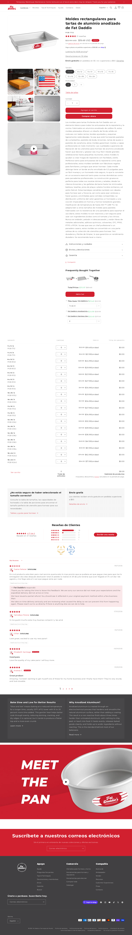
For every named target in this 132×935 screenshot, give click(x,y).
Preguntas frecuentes (45, 872)
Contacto (99, 890)
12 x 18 (81, 76)
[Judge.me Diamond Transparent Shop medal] (71, 549)
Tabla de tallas (72, 92)
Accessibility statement (94, 930)
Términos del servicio (90, 928)
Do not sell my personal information (114, 930)
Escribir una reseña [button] (105, 535)
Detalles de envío (77, 504)
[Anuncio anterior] (8, 2)
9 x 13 (90, 72)
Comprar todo (71, 882)
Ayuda (39, 869)
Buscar (39, 890)
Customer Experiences (104, 883)
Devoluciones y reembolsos (47, 879)
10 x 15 (100, 72)
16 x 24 (92, 76)
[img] (15, 566)
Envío (39, 883)
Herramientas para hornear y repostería (77, 874)
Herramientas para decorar (76, 878)
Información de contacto (117, 928)
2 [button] (63, 689)
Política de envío (103, 928)
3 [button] (66, 689)
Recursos (99, 879)
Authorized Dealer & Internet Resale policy (73, 930)
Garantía (40, 886)
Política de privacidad (76, 928)
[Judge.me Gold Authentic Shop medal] (61, 549)
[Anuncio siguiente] (124, 2)
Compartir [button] (71, 262)
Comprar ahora (89, 116)
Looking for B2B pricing (76, 52)
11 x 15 (111, 72)
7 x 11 (70, 72)
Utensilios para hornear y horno (78, 869)
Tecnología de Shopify (46, 928)
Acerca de (99, 869)
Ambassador (100, 872)
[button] (25, 7)
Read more (74, 735)
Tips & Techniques (44, 876)
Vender (98, 876)
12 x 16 (70, 76)
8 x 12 (79, 72)
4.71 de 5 (31, 533)
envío (97, 477)
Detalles (120, 61)
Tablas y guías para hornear (23, 513)
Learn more (15, 726)
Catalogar (70, 885)
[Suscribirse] (82, 848)
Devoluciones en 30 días (77, 56)
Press (98, 886)
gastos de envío (74, 43)
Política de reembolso (61, 928)
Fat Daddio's (36, 928)
